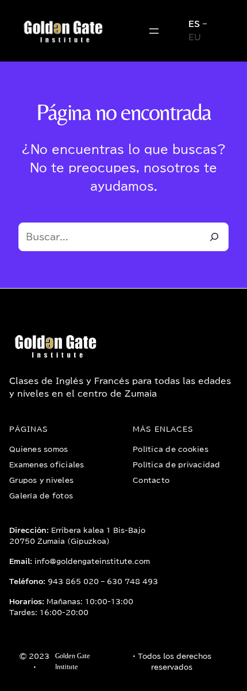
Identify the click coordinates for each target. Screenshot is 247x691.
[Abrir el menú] (154, 31)
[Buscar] (214, 236)
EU (194, 37)
